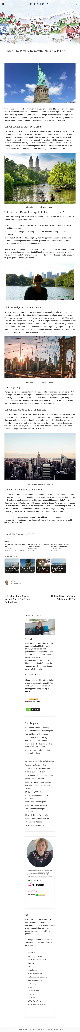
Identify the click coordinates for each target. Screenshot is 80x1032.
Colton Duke (39, 382)
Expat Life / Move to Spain (37, 960)
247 (63, 1029)
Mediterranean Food (35, 980)
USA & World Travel (35, 1001)
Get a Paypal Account (33, 822)
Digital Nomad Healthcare (35, 779)
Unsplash (50, 207)
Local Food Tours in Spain (35, 802)
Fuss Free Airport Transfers (36, 805)
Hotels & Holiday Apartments (36, 815)
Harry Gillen (39, 207)
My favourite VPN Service (35, 792)
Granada (31, 963)
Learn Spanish (33, 970)
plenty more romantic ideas (23, 517)
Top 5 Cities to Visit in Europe (36, 734)
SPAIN (30, 987)
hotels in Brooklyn (62, 329)
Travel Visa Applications (34, 825)
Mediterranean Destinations (37, 977)
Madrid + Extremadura (35, 973)
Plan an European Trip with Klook (38, 772)
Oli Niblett (38, 485)
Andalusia (31, 953)
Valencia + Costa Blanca (36, 1004)
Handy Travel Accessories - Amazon (39, 782)
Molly (13, 581)
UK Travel (31, 998)
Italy (29, 966)
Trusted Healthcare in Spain (36, 765)
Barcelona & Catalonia (35, 956)
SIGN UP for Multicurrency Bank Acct (39, 768)
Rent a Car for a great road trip (37, 818)
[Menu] (3, 4)
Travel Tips (31, 994)
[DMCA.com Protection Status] (32, 710)
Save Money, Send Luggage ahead (39, 775)
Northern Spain (33, 984)
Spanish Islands (33, 991)
